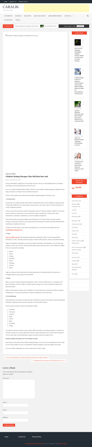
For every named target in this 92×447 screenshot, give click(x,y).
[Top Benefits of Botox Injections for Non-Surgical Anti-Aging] (78, 155)
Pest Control (75, 250)
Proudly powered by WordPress (34, 443)
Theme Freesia (62, 443)
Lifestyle (67, 16)
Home (5, 1)
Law (73, 210)
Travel (17, 20)
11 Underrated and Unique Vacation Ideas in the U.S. (48, 360)
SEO (73, 270)
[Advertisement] (56, 8)
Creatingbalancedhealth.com (14, 230)
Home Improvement (55, 16)
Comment (6, 378)
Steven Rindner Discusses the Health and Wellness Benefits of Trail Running (79, 116)
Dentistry (74, 243)
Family (74, 227)
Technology (8, 20)
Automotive (8, 16)
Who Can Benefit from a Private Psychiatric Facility (79, 141)
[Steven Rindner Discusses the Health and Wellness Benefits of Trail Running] (35, 26)
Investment (75, 206)
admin (7, 180)
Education (27, 16)
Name (5, 402)
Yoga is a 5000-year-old (12, 237)
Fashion (74, 231)
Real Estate (75, 216)
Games (74, 237)
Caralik (78, 187)
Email (5, 410)
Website (5, 417)
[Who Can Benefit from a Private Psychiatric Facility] (78, 131)
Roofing (74, 253)
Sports (73, 264)
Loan (73, 213)
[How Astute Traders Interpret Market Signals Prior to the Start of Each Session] (78, 42)
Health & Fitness (40, 16)
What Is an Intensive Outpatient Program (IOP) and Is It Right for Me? (27, 357)
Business (18, 16)
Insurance (74, 257)
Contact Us (12, 1)
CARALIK (11, 7)
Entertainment (76, 224)
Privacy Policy (23, 1)
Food (73, 234)
